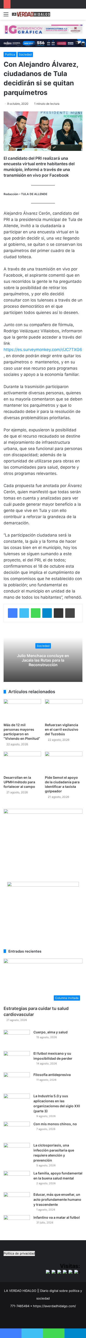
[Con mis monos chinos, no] (17, 1131)
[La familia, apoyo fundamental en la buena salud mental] (17, 1180)
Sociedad (25, 54)
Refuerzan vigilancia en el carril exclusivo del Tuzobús (61, 729)
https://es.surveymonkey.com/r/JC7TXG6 (43, 349)
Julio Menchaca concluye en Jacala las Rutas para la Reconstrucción (43, 660)
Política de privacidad (19, 1253)
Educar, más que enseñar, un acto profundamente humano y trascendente (57, 1199)
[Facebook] (12, 613)
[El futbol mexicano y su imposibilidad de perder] (17, 1060)
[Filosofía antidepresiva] (17, 1081)
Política (10, 54)
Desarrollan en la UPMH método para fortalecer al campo (19, 782)
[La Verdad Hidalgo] (31, 14)
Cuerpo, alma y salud (50, 1032)
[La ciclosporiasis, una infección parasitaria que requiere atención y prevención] (17, 1152)
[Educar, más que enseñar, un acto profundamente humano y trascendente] (17, 1201)
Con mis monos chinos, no (55, 1124)
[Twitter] (24, 613)
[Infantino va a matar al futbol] (17, 1224)
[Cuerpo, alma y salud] (17, 1039)
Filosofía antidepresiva (52, 1075)
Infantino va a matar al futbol (56, 1217)
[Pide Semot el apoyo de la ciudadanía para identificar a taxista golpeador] (63, 762)
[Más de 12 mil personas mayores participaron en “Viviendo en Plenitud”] (22, 709)
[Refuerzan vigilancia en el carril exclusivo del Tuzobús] (63, 709)
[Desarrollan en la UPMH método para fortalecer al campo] (22, 762)
